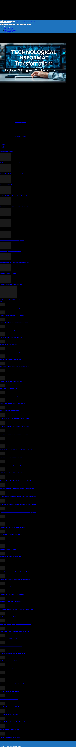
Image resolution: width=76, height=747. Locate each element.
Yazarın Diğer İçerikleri (9, 151)
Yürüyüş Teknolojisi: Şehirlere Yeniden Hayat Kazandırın (12, 184)
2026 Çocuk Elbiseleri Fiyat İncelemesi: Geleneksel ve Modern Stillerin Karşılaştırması (18, 496)
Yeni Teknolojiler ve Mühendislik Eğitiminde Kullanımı (11, 616)
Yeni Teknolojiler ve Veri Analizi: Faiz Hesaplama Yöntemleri (13, 594)
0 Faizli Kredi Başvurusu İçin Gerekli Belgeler (9, 706)
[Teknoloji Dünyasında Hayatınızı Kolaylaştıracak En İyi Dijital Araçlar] (2, 416)
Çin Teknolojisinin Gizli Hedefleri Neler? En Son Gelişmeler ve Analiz (14, 519)
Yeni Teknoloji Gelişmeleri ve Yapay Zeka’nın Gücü (11, 284)
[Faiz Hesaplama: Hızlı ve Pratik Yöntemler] (2, 697)
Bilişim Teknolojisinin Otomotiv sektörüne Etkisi (10, 601)
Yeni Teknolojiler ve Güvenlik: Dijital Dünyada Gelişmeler (12, 527)
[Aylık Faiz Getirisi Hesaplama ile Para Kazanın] (2, 727)
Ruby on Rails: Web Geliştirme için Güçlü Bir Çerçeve (11, 457)
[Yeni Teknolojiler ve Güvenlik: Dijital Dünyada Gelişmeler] (2, 525)
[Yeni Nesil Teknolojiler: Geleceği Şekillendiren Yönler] (5, 215)
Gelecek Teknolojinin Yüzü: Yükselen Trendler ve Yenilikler (12, 403)
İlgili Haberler (2, 151)
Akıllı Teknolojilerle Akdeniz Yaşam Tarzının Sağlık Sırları (12, 465)
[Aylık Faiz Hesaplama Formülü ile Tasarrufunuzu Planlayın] (2, 681)
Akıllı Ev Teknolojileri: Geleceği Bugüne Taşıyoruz (10, 251)
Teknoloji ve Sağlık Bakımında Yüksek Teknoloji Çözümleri (12, 563)
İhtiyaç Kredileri (4, 742)
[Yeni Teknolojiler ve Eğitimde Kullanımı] (2, 584)
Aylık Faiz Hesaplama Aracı (8, 31)
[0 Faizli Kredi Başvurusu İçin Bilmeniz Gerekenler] (2, 735)
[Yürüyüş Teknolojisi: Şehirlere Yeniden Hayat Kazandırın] (5, 182)
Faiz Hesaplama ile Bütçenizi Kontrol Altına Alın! (10, 675)
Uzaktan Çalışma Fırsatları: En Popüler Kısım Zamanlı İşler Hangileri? (15, 571)
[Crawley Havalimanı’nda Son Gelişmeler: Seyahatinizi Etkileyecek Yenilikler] (2, 447)
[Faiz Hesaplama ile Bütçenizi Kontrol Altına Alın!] (2, 673)
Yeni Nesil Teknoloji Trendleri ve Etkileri (8, 229)
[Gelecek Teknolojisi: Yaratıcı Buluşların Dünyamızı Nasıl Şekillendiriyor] (2, 629)
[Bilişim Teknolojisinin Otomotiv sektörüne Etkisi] (2, 599)
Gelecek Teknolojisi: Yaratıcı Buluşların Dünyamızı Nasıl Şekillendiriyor (15, 631)
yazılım (3, 147)
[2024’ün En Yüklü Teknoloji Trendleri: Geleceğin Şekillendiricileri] (5, 193)
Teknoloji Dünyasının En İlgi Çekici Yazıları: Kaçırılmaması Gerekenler (15, 426)
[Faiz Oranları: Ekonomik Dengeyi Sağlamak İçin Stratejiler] (2, 719)
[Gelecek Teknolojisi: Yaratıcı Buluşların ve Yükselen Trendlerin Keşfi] (5, 204)
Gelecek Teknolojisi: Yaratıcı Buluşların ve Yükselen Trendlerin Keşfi (14, 206)
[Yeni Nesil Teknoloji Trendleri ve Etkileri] (2, 342)
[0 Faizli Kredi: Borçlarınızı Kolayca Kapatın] (2, 689)
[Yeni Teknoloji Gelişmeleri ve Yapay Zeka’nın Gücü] (5, 282)
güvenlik (3, 146)
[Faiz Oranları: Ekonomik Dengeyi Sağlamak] (2, 712)
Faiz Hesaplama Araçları (6, 27)
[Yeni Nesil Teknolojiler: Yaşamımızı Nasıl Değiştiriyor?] (5, 171)
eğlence (3, 144)
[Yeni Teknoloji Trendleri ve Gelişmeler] (5, 271)
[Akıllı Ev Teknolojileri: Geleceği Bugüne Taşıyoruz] (5, 249)
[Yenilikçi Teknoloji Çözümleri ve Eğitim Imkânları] (2, 554)
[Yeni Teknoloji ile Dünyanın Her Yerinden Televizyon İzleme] (2, 658)
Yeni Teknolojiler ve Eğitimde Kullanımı (8, 586)
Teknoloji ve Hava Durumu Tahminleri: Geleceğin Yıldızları (12, 653)
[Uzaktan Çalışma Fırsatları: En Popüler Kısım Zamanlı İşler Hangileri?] (2, 569)
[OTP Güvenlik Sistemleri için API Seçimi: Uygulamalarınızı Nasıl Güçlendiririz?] (2, 607)
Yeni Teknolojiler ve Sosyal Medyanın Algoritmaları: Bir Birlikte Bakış (15, 396)
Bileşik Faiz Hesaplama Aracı (9, 29)
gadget (3, 145)
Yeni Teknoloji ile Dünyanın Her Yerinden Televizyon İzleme (12, 660)
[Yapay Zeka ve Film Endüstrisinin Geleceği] (2, 386)
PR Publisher (2, 301)
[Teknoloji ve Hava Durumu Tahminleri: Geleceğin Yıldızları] (2, 651)
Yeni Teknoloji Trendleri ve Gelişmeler (8, 273)
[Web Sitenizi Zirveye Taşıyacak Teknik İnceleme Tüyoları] (2, 470)
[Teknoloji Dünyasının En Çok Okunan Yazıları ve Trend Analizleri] (2, 432)
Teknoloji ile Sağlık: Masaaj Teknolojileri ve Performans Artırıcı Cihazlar (15, 624)
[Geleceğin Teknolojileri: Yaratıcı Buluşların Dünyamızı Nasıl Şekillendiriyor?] (2, 539)
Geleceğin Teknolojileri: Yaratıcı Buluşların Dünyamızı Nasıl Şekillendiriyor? (16, 541)
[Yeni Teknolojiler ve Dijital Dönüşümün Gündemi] (5, 160)
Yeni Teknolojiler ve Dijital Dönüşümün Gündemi (10, 162)
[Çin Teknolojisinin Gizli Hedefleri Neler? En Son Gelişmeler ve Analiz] (2, 517)
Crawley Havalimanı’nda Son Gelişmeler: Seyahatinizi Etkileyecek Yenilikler (16, 442)
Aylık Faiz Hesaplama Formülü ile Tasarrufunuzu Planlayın (13, 683)
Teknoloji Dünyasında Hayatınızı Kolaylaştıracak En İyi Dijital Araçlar (15, 418)
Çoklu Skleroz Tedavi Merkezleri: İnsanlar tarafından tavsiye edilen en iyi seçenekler (18, 504)
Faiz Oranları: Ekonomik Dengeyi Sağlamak (9, 714)
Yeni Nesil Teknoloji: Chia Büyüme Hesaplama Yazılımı (11, 668)
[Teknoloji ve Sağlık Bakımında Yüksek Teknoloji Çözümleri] (2, 561)
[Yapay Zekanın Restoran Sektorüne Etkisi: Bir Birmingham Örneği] (5, 260)
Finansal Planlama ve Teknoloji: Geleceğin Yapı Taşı (11, 534)
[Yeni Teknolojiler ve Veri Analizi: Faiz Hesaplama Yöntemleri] (2, 592)
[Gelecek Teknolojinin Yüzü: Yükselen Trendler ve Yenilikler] (2, 401)
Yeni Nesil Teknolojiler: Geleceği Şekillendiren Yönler (11, 217)
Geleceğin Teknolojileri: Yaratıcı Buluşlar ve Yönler (11, 646)
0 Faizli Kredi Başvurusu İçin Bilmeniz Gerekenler (10, 737)
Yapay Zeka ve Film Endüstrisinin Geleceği (9, 388)
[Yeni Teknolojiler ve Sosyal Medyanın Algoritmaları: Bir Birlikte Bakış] (2, 393)
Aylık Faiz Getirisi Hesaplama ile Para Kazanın (10, 729)
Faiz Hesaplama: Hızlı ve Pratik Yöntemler (9, 699)
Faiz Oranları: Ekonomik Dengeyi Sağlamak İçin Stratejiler (12, 721)
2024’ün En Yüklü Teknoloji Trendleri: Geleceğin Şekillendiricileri (14, 195)
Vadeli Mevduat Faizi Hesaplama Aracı (10, 30)
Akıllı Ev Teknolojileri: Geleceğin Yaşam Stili (9, 410)
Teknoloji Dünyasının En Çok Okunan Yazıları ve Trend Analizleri (14, 434)
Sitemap (3, 744)
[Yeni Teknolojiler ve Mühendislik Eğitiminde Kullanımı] (2, 614)
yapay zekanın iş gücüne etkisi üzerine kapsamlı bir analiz (44, 141)
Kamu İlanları (4, 743)
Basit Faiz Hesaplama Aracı (8, 28)
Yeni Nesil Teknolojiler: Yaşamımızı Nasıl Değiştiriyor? (11, 173)
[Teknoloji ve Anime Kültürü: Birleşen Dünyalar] (2, 636)
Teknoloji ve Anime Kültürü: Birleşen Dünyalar (10, 638)
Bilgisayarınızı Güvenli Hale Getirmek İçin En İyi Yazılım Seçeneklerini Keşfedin (17, 480)
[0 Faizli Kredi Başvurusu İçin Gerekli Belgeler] (2, 704)
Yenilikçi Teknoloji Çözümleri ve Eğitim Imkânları (10, 556)
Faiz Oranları (4, 26)
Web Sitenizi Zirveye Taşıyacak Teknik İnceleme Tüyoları (12, 472)
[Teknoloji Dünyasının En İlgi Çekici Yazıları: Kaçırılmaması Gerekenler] (2, 424)
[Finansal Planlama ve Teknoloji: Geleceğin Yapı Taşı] (2, 532)
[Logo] (8, 24)
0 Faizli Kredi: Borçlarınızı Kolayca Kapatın (9, 691)
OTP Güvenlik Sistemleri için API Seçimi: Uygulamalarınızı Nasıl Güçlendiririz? (17, 609)
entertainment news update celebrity (20, 122)
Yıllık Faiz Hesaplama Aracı (8, 32)
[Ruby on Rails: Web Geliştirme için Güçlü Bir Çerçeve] (2, 455)
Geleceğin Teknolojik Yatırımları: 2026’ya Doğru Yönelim (12, 240)
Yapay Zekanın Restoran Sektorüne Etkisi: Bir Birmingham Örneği (14, 262)
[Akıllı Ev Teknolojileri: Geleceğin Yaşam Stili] (2, 408)
